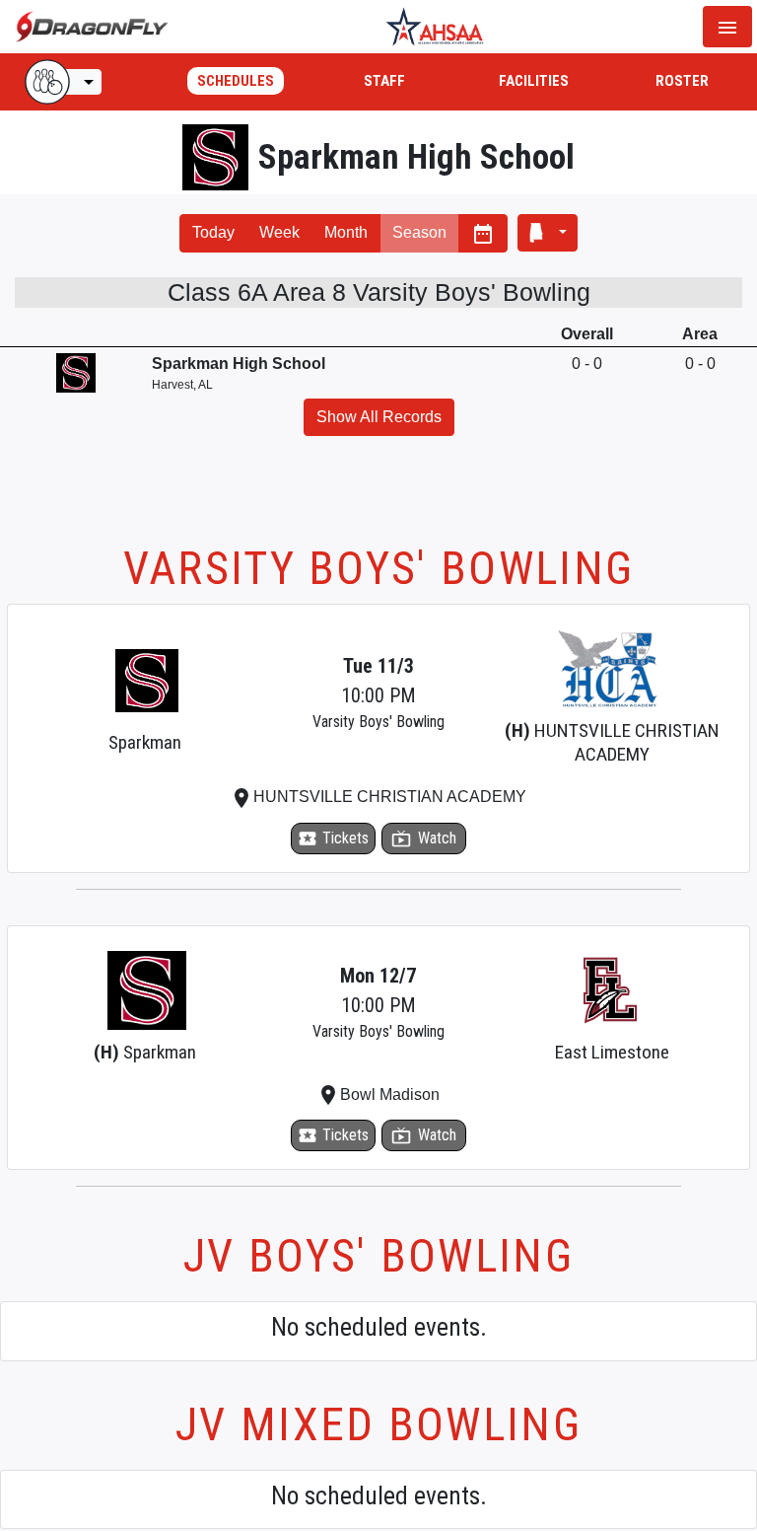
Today (213, 232)
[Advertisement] (378, 500)
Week (279, 232)
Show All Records (379, 416)
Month (346, 232)
